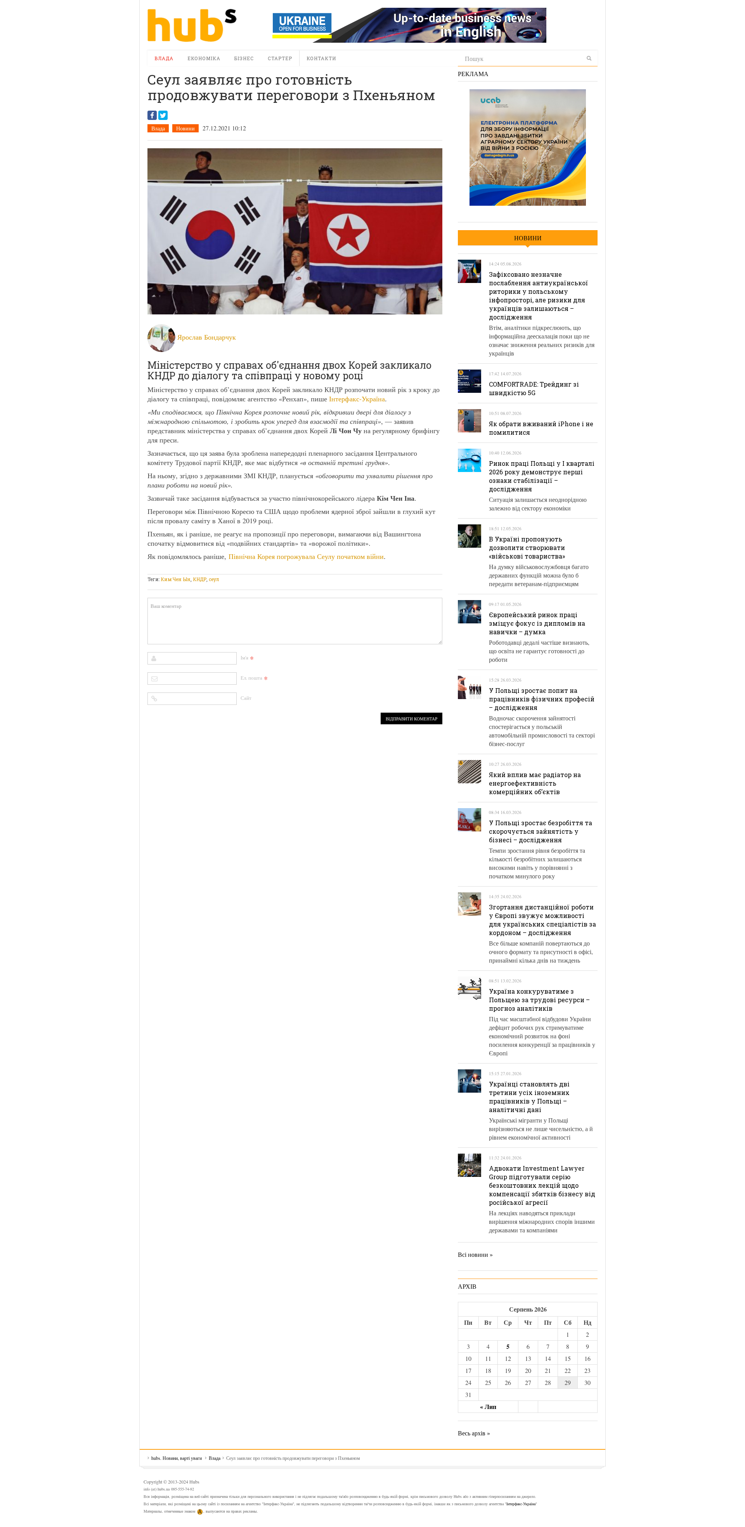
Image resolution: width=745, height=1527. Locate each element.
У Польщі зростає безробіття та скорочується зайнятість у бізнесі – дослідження (540, 831)
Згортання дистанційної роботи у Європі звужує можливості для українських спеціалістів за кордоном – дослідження (542, 920)
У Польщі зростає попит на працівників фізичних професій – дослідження (541, 698)
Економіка (203, 58)
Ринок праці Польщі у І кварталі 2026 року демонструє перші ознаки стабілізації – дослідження (541, 476)
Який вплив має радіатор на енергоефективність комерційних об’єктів (535, 783)
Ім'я (244, 657)
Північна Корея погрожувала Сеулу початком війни (306, 556)
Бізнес (244, 58)
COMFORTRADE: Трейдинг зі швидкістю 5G (534, 388)
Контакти (321, 58)
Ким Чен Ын (176, 579)
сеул (214, 579)
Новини (185, 128)
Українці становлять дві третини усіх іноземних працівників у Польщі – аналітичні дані (529, 1097)
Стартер (280, 58)
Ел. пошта (251, 677)
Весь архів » (474, 1433)
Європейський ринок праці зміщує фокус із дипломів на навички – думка (537, 623)
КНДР (199, 579)
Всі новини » (475, 1254)
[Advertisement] (288, 569)
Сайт (246, 697)
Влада (163, 58)
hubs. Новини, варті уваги (192, 25)
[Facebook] (152, 115)
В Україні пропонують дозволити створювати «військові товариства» (527, 547)
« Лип (488, 1406)
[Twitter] (163, 115)
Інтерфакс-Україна (357, 398)
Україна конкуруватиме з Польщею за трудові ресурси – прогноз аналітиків (539, 999)
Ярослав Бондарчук (206, 337)
